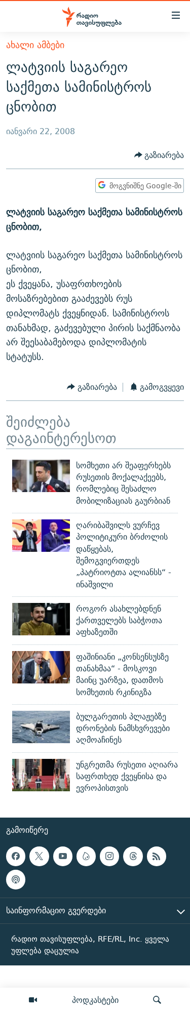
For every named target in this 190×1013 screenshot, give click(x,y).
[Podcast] (15, 879)
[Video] (33, 1000)
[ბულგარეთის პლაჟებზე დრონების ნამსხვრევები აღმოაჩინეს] (41, 727)
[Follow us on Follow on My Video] (86, 856)
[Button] (159, 155)
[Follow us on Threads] (132, 856)
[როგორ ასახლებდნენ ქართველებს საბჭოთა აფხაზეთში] (41, 619)
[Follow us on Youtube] (62, 856)
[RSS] (156, 856)
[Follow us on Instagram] (109, 856)
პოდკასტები (95, 1000)
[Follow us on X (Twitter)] (39, 856)
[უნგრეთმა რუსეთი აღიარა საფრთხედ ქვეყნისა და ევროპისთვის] (41, 775)
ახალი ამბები (35, 45)
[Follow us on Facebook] (15, 856)
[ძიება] (157, 1000)
